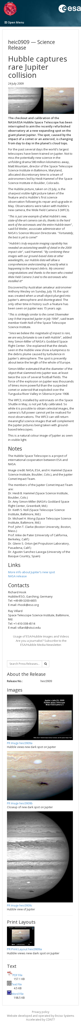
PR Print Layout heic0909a (24, 949)
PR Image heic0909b (20, 803)
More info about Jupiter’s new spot (31, 572)
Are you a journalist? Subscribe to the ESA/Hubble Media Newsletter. (41, 643)
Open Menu (15, 22)
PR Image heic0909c (19, 905)
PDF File (17, 975)
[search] (45, 663)
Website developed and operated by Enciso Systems (40, 1016)
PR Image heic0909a (19, 743)
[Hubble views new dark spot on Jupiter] (41, 100)
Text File (16, 984)
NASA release (17, 576)
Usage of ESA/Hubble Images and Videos (41, 636)
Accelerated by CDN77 (40, 1019)
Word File (17, 994)
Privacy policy (40, 1012)
